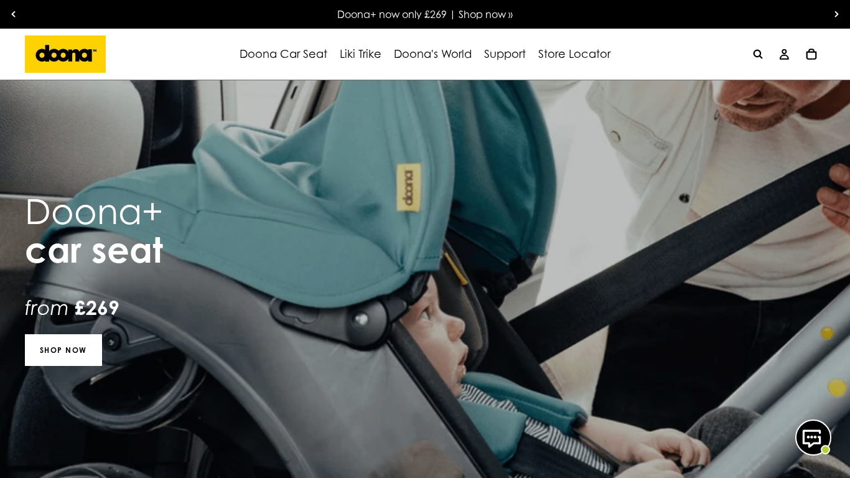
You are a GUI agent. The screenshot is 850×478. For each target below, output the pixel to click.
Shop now (63, 350)
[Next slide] (836, 14)
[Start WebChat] (813, 437)
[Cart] (811, 54)
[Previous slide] (13, 14)
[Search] (758, 54)
